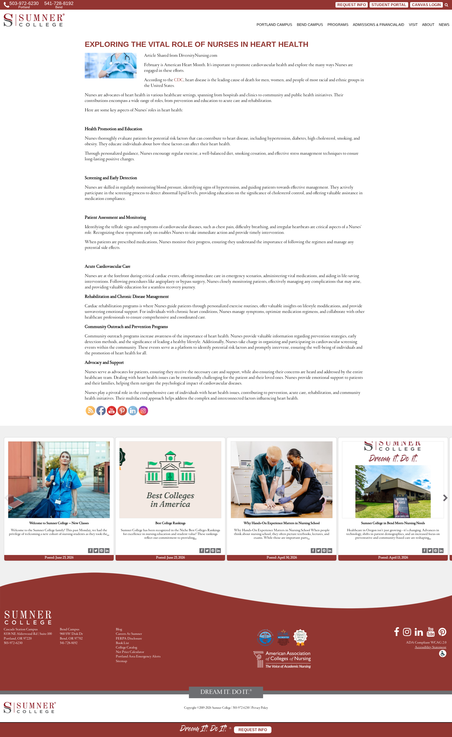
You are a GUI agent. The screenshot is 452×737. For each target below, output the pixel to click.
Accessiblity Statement (430, 647)
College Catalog (126, 647)
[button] (6, 499)
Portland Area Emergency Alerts (138, 656)
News (444, 25)
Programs (337, 25)
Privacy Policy (259, 708)
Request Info (351, 5)
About (428, 25)
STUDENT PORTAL (388, 5)
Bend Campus (310, 25)
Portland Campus (274, 25)
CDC (178, 80)
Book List (122, 643)
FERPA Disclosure (129, 638)
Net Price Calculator (130, 652)
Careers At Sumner (129, 634)
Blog (119, 629)
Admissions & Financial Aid (378, 25)
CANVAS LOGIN (426, 5)
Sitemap (121, 661)
